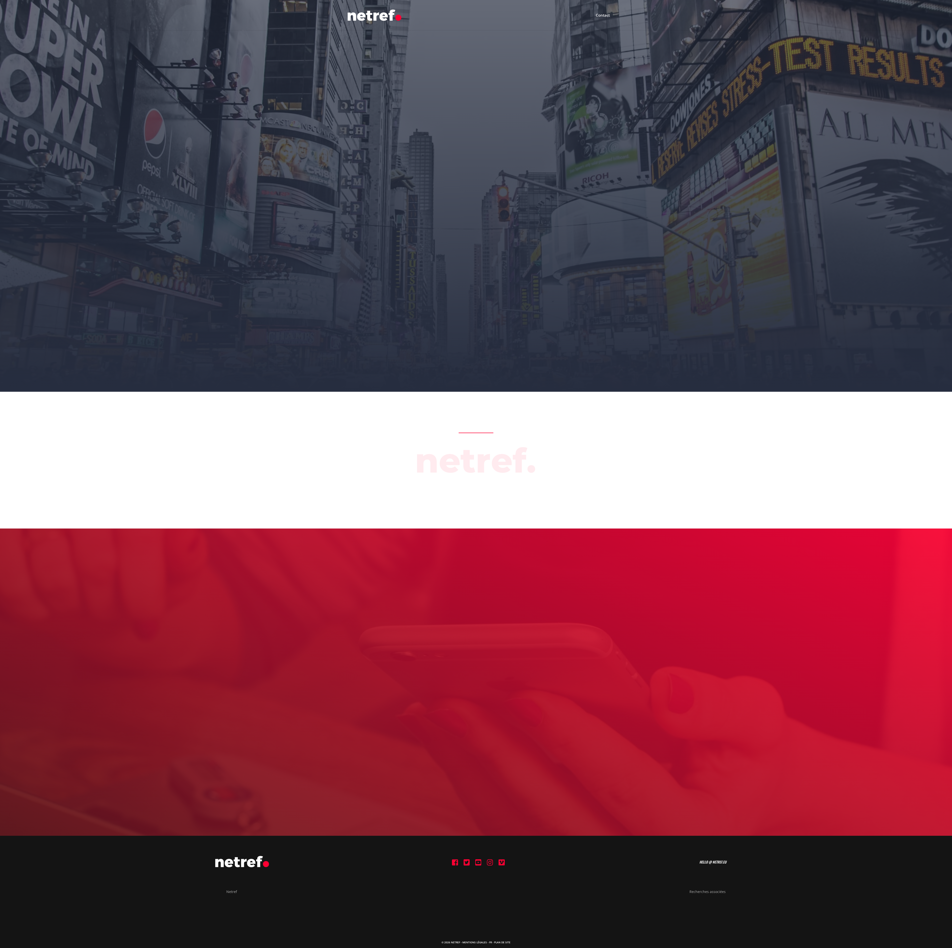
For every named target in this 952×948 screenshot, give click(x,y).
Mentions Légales (474, 942)
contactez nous (476, 706)
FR (490, 942)
